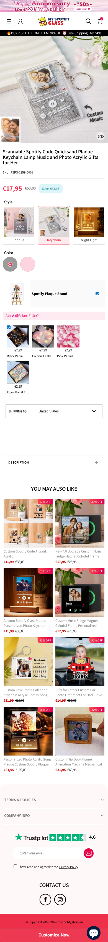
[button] (9, 21)
